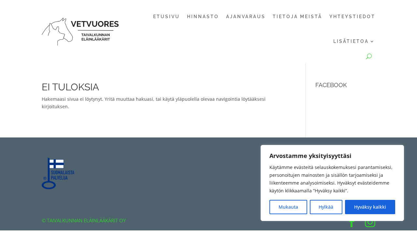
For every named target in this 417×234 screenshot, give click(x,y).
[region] (332, 183)
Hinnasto (203, 16)
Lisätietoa (351, 41)
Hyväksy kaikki (370, 207)
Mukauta (288, 207)
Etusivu (166, 16)
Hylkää (326, 207)
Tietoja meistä (297, 16)
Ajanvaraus (246, 16)
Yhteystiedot (352, 16)
